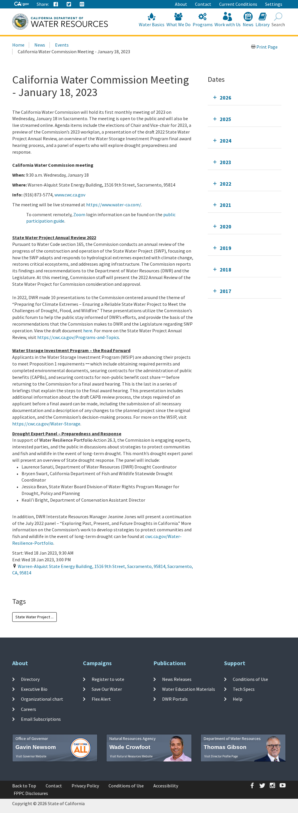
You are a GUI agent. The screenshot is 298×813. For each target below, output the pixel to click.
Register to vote (108, 679)
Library (262, 24)
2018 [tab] (225, 269)
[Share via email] (82, 4)
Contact (203, 4)
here (87, 330)
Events (62, 45)
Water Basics (151, 24)
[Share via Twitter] (69, 4)
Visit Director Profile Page (221, 756)
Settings (273, 4)
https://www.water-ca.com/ (113, 204)
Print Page (267, 47)
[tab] (244, 97)
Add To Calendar (37, 584)
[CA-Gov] (21, 4)
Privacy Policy (85, 786)
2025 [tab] (225, 119)
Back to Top (24, 786)
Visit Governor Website (31, 756)
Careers (28, 709)
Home (18, 45)
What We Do (178, 24)
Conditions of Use (250, 679)
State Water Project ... (34, 616)
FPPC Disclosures (31, 793)
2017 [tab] (225, 291)
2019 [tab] (225, 248)
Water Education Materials (188, 689)
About (181, 4)
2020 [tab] (225, 226)
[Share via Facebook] (55, 4)
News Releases (176, 679)
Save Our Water (107, 689)
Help (237, 699)
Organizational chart (42, 699)
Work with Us (227, 24)
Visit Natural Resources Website (131, 756)
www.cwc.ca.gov (69, 195)
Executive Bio (34, 689)
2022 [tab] (225, 183)
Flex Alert (101, 699)
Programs (203, 24)
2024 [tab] (225, 140)
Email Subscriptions (41, 719)
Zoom (79, 214)
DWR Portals (175, 699)
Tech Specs (244, 689)
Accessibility (165, 786)
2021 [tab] (225, 205)
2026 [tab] (225, 97)
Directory (30, 679)
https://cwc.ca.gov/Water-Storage (46, 424)
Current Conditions (238, 4)
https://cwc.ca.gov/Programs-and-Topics (78, 337)
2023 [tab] (225, 162)
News (248, 24)
